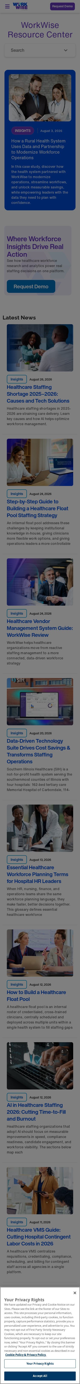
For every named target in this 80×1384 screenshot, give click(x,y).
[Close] (75, 1293)
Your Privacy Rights (40, 1364)
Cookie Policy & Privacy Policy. (25, 1355)
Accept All (40, 1376)
